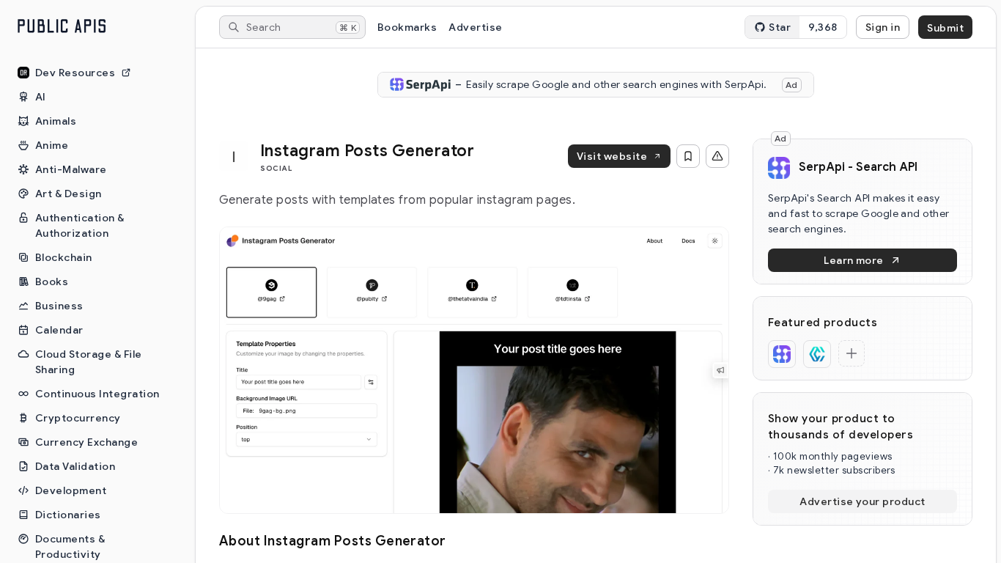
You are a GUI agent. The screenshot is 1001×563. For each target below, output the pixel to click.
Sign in (882, 27)
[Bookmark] (688, 156)
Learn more (854, 260)
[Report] (717, 156)
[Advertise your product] (851, 353)
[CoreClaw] (817, 354)
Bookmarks (407, 27)
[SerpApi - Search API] (782, 354)
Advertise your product (862, 501)
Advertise (475, 27)
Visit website (612, 156)
